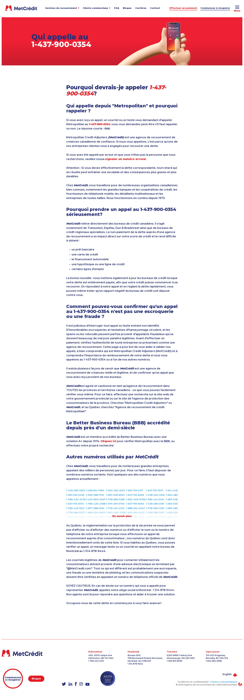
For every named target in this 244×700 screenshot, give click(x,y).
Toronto (172, 651)
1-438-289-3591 (155, 503)
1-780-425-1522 (75, 508)
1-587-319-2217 (134, 490)
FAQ (116, 8)
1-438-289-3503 (75, 490)
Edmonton (95, 651)
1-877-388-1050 (95, 508)
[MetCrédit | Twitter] (64, 684)
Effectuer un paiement (183, 8)
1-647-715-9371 (154, 490)
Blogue (127, 8)
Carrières (140, 8)
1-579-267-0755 (115, 503)
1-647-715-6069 (135, 495)
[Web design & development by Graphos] (240, 684)
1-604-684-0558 (175, 495)
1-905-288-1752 (95, 495)
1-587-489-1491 (174, 508)
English (227, 674)
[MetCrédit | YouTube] (87, 684)
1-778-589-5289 (115, 499)
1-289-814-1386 (95, 490)
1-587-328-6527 (175, 499)
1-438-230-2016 (155, 495)
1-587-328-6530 (115, 495)
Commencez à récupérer (215, 8)
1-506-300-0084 (175, 503)
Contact (155, 8)
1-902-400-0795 (135, 499)
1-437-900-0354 (61, 44)
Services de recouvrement (61, 8)
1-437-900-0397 (95, 499)
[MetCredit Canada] (29, 653)
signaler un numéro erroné (125, 159)
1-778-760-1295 (155, 508)
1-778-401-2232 (115, 508)
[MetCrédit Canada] (21, 8)
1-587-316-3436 (75, 495)
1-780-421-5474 (155, 499)
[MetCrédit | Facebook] (76, 684)
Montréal (133, 651)
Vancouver (213, 651)
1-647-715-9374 (75, 503)
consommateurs (228, 682)
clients (214, 682)
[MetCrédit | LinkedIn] (70, 684)
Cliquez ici (108, 441)
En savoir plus (122, 516)
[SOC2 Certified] (107, 678)
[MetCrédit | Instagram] (81, 684)
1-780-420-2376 (75, 499)
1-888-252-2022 (135, 508)
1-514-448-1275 (174, 490)
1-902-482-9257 (115, 490)
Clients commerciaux (95, 8)
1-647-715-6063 (135, 503)
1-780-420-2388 (95, 503)
